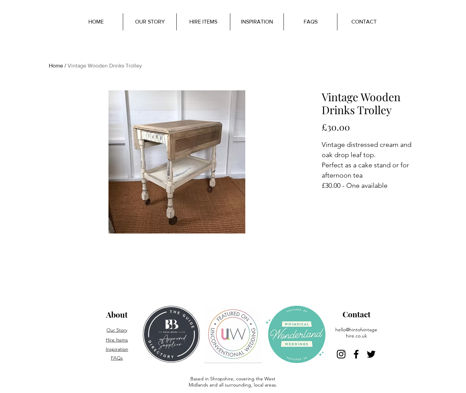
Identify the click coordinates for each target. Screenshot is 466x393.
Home (56, 66)
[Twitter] (371, 354)
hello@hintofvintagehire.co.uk (356, 333)
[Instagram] (341, 354)
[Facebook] (356, 354)
